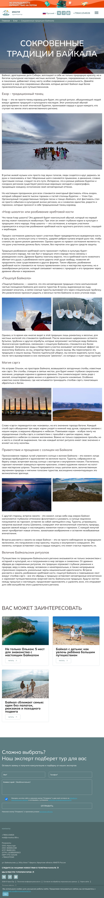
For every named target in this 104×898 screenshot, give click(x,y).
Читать (11, 661)
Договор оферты (8, 885)
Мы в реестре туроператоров (17, 872)
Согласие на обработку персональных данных (60, 881)
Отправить (47, 806)
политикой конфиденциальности (17, 891)
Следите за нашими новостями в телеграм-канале (29, 868)
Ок (5, 894)
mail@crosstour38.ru (10, 837)
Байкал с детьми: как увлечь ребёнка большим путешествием (75, 652)
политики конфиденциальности (59, 800)
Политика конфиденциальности (28, 881)
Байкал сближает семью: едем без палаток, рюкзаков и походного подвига (24, 706)
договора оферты (46, 812)
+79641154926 (81, 13)
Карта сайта (84, 881)
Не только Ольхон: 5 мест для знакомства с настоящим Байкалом (25, 652)
